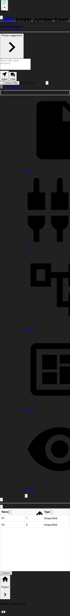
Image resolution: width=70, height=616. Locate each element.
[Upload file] (1, 83)
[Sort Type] (51, 512)
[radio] (4, 76)
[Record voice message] (1, 87)
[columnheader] (12, 512)
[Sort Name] (10, 512)
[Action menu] (4, 5)
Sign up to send (12, 86)
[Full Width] (1, 17)
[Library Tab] (1, 506)
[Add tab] (26, 496)
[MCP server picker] (47, 83)
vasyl (7, 18)
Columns (6, 573)
